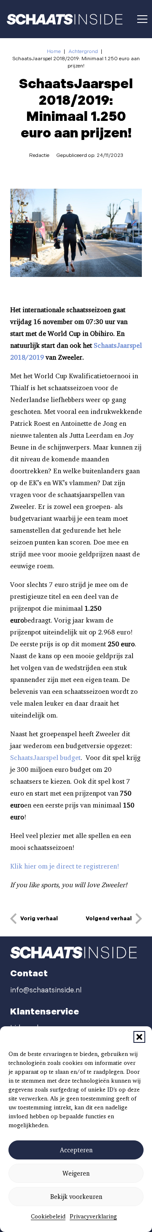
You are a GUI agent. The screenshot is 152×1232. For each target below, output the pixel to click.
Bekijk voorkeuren (76, 1197)
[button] (139, 1037)
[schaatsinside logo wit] (64, 19)
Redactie (39, 155)
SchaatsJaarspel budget (45, 758)
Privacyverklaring (93, 1216)
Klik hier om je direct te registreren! (64, 866)
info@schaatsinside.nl (45, 990)
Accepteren (76, 1150)
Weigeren (76, 1173)
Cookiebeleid (48, 1216)
